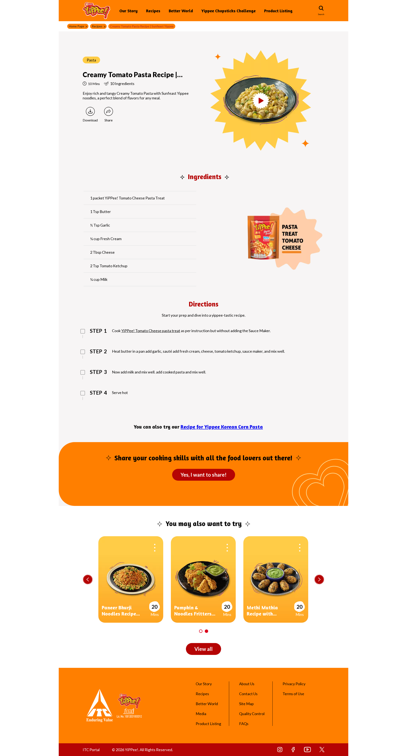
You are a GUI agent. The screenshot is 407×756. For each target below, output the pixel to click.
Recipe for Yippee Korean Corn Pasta (222, 427)
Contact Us (248, 693)
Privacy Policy (294, 683)
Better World (181, 10)
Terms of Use (293, 693)
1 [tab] (200, 631)
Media (201, 713)
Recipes (153, 10)
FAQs (243, 723)
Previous (88, 580)
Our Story (128, 10)
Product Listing (278, 10)
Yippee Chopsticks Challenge (228, 10)
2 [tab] (206, 631)
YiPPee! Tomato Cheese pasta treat (150, 330)
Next (319, 580)
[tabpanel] (134, 579)
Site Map (246, 703)
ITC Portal (91, 749)
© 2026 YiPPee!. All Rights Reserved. (142, 749)
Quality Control (252, 713)
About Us (246, 683)
